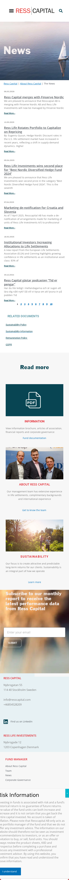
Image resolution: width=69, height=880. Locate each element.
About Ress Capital (30, 83)
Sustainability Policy (16, 324)
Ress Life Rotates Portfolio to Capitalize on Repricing (32, 130)
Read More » (9, 113)
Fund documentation (34, 438)
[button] (11, 11)
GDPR (9, 344)
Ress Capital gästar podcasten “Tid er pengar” (30, 282)
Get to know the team (34, 510)
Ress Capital (10, 83)
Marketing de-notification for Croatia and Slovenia (33, 210)
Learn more (34, 582)
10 (51, 304)
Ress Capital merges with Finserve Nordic (34, 97)
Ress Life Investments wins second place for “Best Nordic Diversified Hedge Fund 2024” (33, 170)
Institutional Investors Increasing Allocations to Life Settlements (28, 244)
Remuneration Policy (17, 338)
